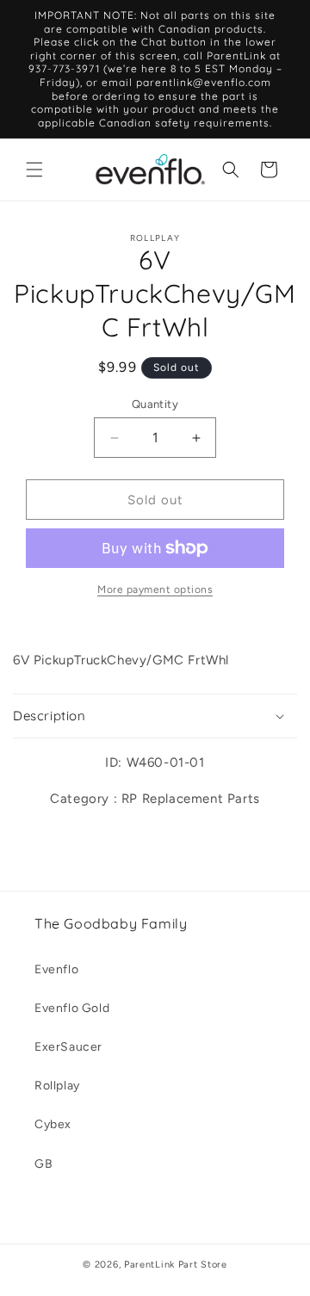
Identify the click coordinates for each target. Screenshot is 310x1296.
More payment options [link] (155, 589)
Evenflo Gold (71, 1008)
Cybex (52, 1124)
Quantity (155, 404)
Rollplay (57, 1085)
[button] (34, 169)
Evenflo (56, 969)
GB (43, 1164)
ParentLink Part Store (175, 1264)
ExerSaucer (68, 1047)
